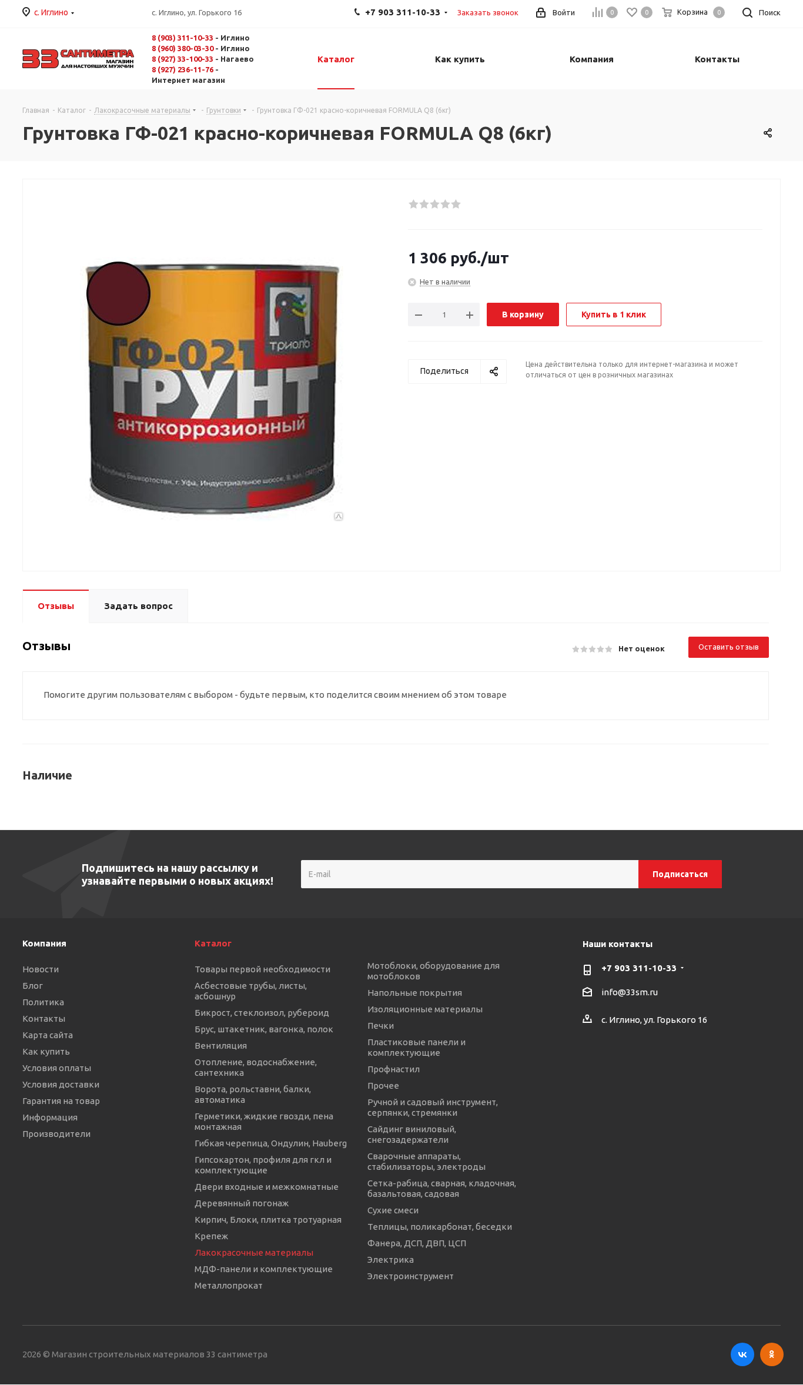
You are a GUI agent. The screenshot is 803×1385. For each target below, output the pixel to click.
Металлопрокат (229, 1285)
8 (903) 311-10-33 (182, 38)
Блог (32, 986)
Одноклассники (772, 1354)
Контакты (43, 1018)
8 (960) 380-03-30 (182, 48)
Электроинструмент (410, 1276)
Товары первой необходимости (262, 969)
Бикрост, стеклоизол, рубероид (262, 1013)
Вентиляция (221, 1046)
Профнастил (393, 1069)
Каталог (213, 943)
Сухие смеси (393, 1210)
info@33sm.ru (629, 993)
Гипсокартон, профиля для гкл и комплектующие (263, 1165)
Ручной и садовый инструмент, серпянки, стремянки (432, 1107)
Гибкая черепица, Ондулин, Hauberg (271, 1143)
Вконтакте (742, 1354)
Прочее (383, 1085)
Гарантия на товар (61, 1101)
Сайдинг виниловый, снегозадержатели (411, 1134)
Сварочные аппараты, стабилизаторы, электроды (426, 1161)
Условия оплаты (56, 1068)
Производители (56, 1134)
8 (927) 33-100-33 (182, 59)
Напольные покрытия (414, 993)
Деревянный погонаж (242, 1203)
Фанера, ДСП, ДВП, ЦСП (416, 1243)
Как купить (46, 1051)
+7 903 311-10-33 (639, 968)
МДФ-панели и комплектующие (264, 1269)
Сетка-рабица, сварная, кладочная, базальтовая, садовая (441, 1188)
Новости (40, 969)
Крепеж (211, 1236)
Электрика (390, 1259)
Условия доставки (60, 1084)
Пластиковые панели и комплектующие (416, 1047)
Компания (44, 943)
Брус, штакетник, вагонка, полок (264, 1029)
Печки (380, 1026)
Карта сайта (47, 1035)
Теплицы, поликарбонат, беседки (439, 1227)
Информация (50, 1117)
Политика (43, 1002)
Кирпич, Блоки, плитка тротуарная (268, 1220)
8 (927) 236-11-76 (182, 69)
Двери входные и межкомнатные (267, 1187)
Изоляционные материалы (425, 1009)
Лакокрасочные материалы (254, 1252)
